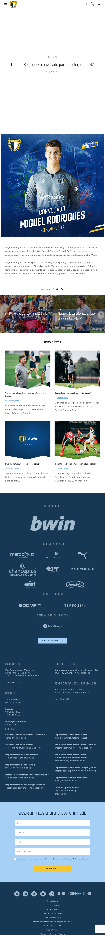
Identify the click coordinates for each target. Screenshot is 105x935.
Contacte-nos (52, 905)
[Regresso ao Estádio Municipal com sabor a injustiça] (77, 440)
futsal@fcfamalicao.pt (66, 780)
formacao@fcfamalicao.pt (84, 770)
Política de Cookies (52, 925)
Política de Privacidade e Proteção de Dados (52, 921)
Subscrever (52, 868)
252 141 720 (64, 698)
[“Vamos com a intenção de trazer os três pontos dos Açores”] (27, 370)
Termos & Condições (52, 929)
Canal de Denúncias (53, 917)
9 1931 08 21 (60, 793)
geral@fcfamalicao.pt (16, 737)
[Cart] (92, 4)
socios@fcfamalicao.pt (66, 790)
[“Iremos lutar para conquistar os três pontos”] (77, 370)
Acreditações (52, 909)
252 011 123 (14, 682)
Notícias (52, 56)
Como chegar (52, 901)
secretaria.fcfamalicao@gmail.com (23, 747)
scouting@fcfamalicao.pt (30, 787)
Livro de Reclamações (52, 913)
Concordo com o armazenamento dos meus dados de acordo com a (53, 859)
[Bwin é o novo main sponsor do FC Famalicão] (27, 440)
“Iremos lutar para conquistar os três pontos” (73, 393)
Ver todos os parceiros (52, 640)
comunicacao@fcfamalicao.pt (20, 757)
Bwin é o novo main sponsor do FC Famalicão (23, 463)
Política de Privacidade (82, 858)
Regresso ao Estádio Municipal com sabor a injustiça (76, 463)
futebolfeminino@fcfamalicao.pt (71, 737)
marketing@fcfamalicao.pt (18, 767)
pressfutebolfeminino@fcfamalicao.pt (73, 747)
